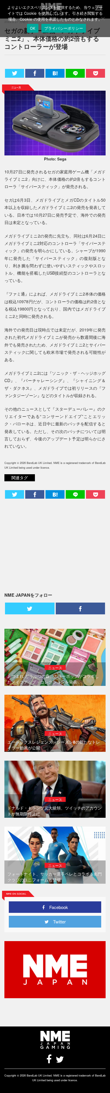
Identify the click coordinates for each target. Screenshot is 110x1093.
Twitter (57, 921)
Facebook (56, 907)
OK (32, 28)
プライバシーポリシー (63, 28)
